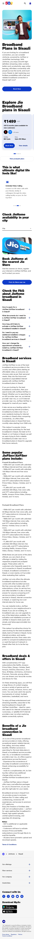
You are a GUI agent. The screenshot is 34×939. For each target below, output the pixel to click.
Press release (5, 934)
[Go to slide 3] (18, 153)
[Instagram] (8, 896)
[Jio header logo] (9, 3)
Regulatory (13, 934)
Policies (20, 934)
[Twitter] (3, 896)
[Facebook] (12, 896)
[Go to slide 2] (15, 205)
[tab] (17, 864)
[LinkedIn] (21, 896)
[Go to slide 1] (15, 153)
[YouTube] (17, 896)
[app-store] (9, 911)
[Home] (3, 854)
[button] (25, 3)
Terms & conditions (7, 936)
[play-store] (9, 907)
